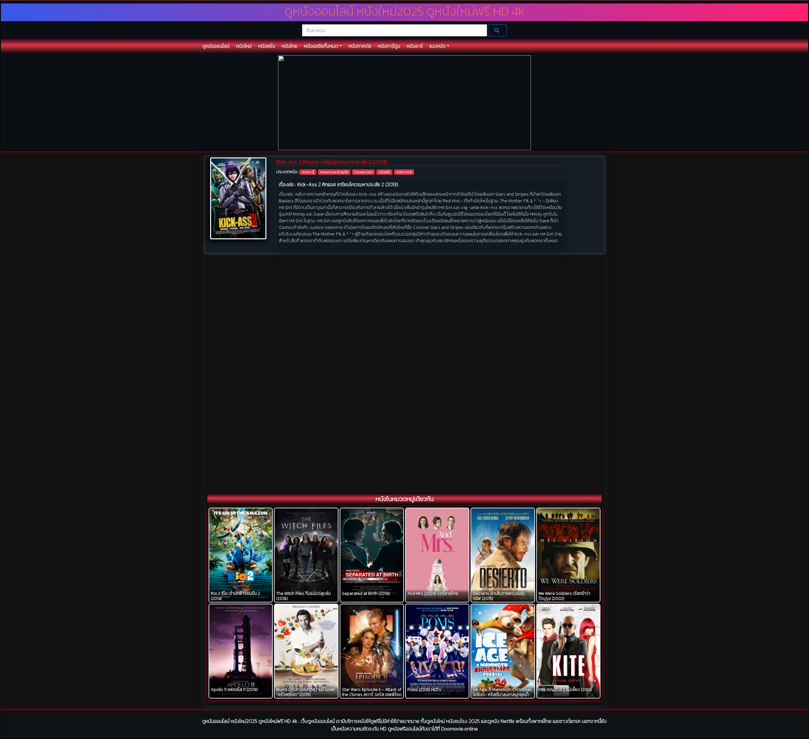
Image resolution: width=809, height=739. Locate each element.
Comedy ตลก (363, 171)
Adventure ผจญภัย (334, 171)
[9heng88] (404, 102)
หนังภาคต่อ (404, 171)
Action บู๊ (308, 171)
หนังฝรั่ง (384, 171)
